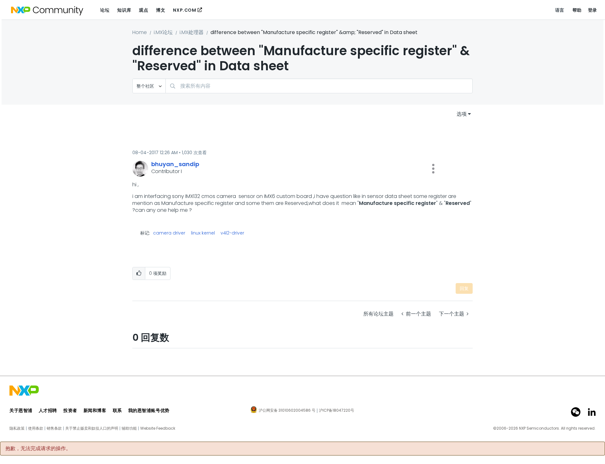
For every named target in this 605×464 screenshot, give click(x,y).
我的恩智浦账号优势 (149, 410)
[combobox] (319, 85)
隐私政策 (17, 428)
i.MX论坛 (163, 32)
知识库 (124, 10)
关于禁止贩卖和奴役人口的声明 (91, 428)
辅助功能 (129, 428)
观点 (143, 10)
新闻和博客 (95, 410)
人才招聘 (48, 410)
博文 (160, 10)
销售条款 (54, 428)
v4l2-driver (232, 233)
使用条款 (35, 428)
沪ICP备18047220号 (336, 410)
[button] (433, 169)
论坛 (104, 10)
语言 (559, 10)
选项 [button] (462, 114)
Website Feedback (157, 428)
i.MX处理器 (192, 32)
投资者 (70, 410)
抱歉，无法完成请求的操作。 (38, 448)
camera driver (169, 233)
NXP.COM (184, 10)
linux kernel (203, 233)
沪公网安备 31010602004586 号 (287, 411)
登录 (592, 10)
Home (139, 32)
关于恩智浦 (20, 410)
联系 (117, 410)
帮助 (577, 10)
